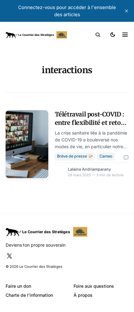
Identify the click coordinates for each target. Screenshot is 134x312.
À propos (83, 295)
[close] (127, 11)
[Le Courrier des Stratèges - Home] (36, 35)
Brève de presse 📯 (75, 156)
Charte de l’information (29, 295)
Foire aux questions (94, 286)
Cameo (105, 156)
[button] (98, 35)
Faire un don (18, 286)
